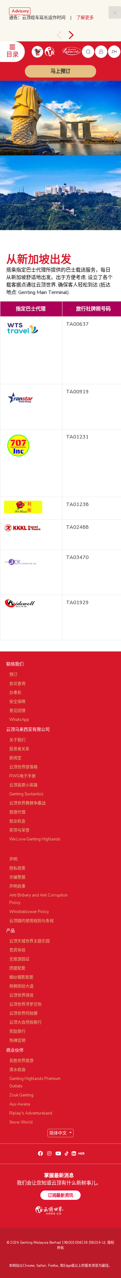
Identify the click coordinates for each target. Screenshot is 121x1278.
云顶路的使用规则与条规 (31, 921)
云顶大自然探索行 (25, 1022)
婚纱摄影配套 (21, 977)
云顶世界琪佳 (21, 995)
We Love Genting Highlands (34, 839)
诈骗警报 (17, 877)
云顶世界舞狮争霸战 (27, 803)
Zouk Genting (21, 1095)
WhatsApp (19, 719)
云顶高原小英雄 (23, 785)
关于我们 (17, 740)
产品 (10, 931)
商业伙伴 (15, 1050)
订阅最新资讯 (60, 1195)
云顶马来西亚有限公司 (28, 729)
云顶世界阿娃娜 (23, 1013)
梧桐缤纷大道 (21, 986)
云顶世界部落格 (23, 767)
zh (114, 51)
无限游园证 (19, 959)
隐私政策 (17, 868)
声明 (13, 859)
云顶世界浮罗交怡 (25, 1004)
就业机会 (17, 821)
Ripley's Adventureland (30, 1113)
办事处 (15, 692)
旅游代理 (17, 812)
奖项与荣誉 (19, 830)
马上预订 (60, 71)
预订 (13, 674)
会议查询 (17, 683)
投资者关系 (19, 749)
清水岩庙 (17, 1069)
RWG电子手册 (22, 776)
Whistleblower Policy (29, 912)
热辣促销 (17, 1040)
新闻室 (15, 758)
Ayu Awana (19, 1104)
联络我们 (15, 664)
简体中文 (58, 1133)
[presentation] (59, 35)
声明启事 (17, 886)
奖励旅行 (17, 1031)
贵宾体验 (17, 950)
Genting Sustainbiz (26, 794)
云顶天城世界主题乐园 (29, 941)
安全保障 (17, 701)
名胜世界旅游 (21, 1060)
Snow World (21, 1122)
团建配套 (17, 968)
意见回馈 (17, 710)
